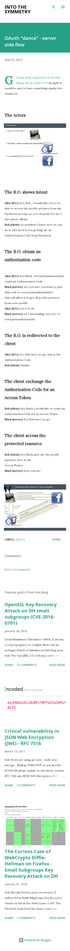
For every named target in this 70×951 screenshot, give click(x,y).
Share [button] (56, 539)
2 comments (26, 785)
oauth (20, 539)
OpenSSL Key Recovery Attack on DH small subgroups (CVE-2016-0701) (31, 613)
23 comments (27, 665)
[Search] (53, 7)
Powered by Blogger (37, 940)
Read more (57, 665)
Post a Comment (17, 569)
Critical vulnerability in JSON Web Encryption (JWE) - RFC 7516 (32, 737)
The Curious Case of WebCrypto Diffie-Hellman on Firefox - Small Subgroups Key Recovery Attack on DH (31, 863)
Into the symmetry (18, 9)
